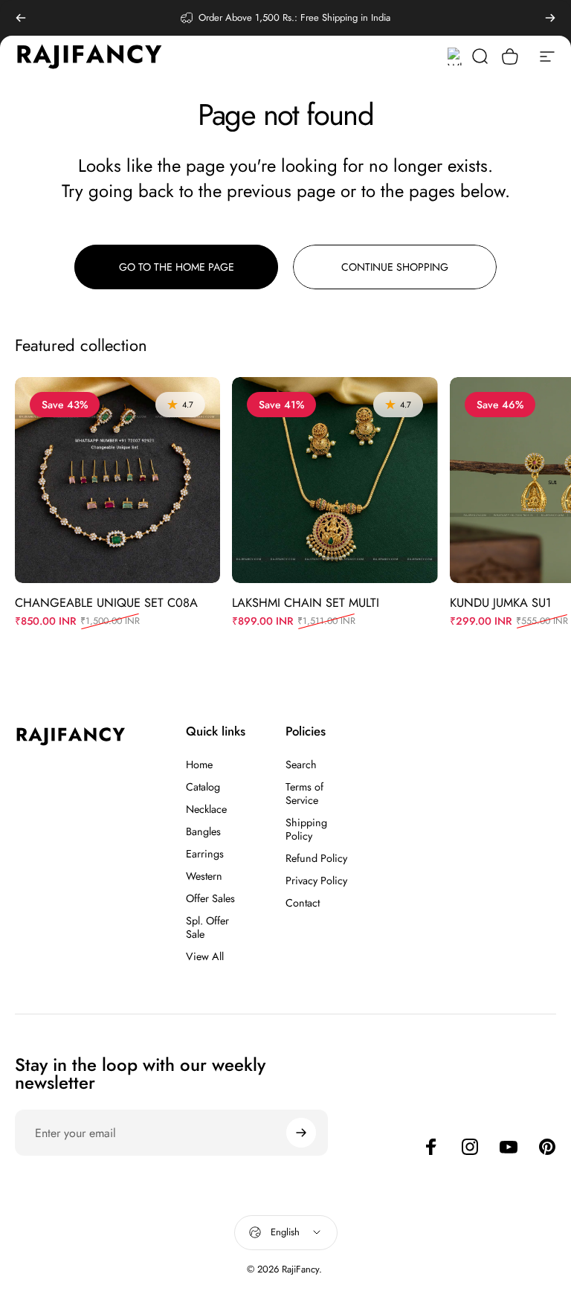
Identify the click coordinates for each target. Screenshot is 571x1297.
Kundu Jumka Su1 (500, 602)
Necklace (206, 809)
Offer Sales (210, 898)
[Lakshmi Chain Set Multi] (334, 479)
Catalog (203, 787)
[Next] (550, 18)
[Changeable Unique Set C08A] (117, 479)
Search (301, 764)
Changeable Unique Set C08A (106, 602)
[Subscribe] (301, 1133)
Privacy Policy (316, 880)
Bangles (203, 831)
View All (205, 956)
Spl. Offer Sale (207, 927)
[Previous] (20, 18)
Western (204, 876)
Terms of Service (304, 793)
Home (199, 764)
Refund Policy (316, 858)
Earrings (205, 853)
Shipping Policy (306, 829)
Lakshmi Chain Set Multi (305, 602)
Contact (303, 903)
